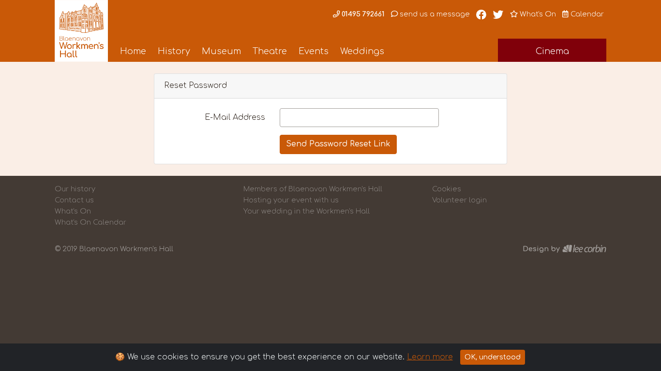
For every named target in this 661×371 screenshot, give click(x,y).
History (174, 51)
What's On (537, 14)
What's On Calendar (90, 222)
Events (314, 51)
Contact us (74, 200)
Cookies (446, 189)
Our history (75, 189)
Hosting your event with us (291, 200)
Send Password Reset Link (338, 144)
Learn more (430, 357)
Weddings (362, 51)
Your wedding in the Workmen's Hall (306, 211)
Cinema (552, 51)
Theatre (270, 51)
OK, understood (493, 357)
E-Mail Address (235, 117)
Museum (221, 51)
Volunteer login (459, 200)
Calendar (586, 14)
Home (133, 51)
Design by (541, 249)
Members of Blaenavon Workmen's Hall (312, 189)
